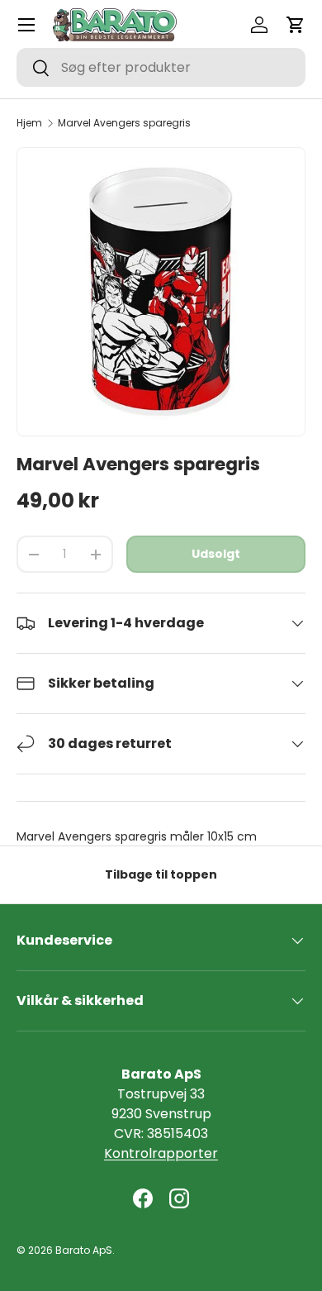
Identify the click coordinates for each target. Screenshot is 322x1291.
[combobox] (161, 67)
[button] (295, 25)
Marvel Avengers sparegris (124, 123)
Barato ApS (83, 1250)
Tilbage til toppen (161, 874)
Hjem (29, 123)
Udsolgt (216, 553)
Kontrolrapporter (161, 1153)
